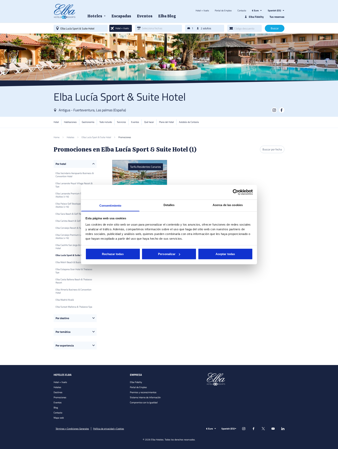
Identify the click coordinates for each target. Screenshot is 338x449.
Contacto (241, 10)
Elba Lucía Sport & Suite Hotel (71, 255)
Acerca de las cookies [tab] (228, 204)
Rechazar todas (112, 254)
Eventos (58, 402)
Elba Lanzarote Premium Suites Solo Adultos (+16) (73, 195)
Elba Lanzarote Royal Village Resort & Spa (74, 184)
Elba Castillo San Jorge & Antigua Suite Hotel (74, 246)
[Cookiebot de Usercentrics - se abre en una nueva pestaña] (235, 192)
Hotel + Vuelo (202, 10)
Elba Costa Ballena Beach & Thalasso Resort (74, 281)
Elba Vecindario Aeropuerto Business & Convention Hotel (75, 174)
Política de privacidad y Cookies (108, 428)
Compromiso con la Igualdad (143, 402)
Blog (56, 407)
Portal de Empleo (223, 10)
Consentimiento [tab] (110, 205)
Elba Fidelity (136, 382)
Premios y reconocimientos (143, 392)
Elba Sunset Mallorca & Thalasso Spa (74, 307)
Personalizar (166, 254)
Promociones (60, 397)
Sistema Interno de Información (145, 397)
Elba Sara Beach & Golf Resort (70, 214)
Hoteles (57, 387)
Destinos (58, 392)
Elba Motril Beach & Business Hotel (73, 262)
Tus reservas (277, 17)
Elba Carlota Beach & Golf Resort (72, 221)
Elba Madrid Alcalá (65, 300)
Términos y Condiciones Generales (72, 428)
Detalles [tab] (169, 204)
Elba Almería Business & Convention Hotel (73, 291)
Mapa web (59, 418)
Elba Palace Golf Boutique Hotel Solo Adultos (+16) (73, 205)
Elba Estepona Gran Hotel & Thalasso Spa (74, 270)
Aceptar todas (225, 254)
